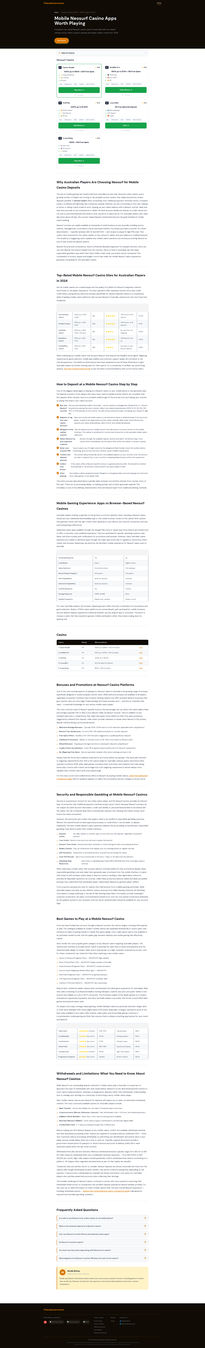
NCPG (86, 1322)
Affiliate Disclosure (99, 1327)
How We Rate (98, 1330)
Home (159, 3)
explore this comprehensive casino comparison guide (106, 1191)
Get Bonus (61, 41)
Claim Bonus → (126, 90)
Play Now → (79, 90)
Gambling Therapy (56, 1322)
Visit (141, 647)
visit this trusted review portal (77, 369)
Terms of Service (99, 1324)
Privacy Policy (98, 1321)
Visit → (126, 125)
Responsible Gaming (100, 1333)
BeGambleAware (73, 1322)
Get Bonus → (79, 125)
